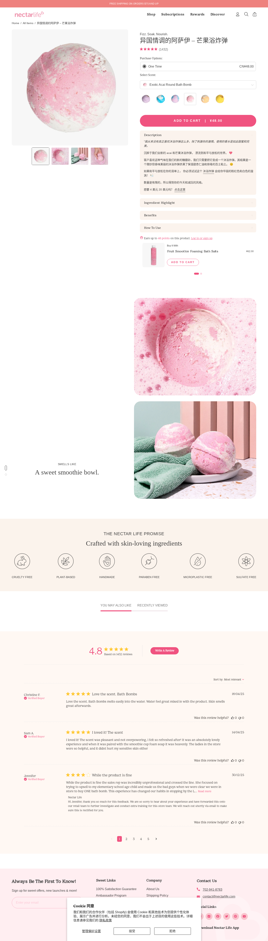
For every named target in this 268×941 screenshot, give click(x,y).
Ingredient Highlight (159, 203)
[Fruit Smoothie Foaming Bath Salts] (153, 255)
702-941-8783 (212, 889)
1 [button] (119, 839)
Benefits (150, 215)
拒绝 (172, 931)
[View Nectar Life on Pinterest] (235, 916)
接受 (132, 931)
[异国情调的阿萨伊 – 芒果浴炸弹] (40, 156)
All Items (28, 23)
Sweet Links (106, 880)
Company (154, 880)
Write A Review (164, 650)
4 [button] (141, 839)
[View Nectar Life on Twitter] (226, 916)
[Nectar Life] (29, 14)
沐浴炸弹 (208, 171)
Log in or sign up (201, 238)
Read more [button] (204, 791)
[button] (172, 14)
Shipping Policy (157, 895)
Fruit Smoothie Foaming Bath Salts (192, 251)
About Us (152, 889)
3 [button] (134, 839)
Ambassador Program (111, 895)
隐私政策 (105, 920)
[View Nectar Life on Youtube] (244, 916)
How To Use (152, 228)
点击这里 (179, 189)
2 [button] (126, 839)
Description (152, 135)
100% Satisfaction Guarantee (116, 889)
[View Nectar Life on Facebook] (217, 916)
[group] (134, 3)
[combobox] (228, 679)
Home (15, 23)
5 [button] (148, 839)
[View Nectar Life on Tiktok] (209, 916)
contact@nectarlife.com (219, 896)
